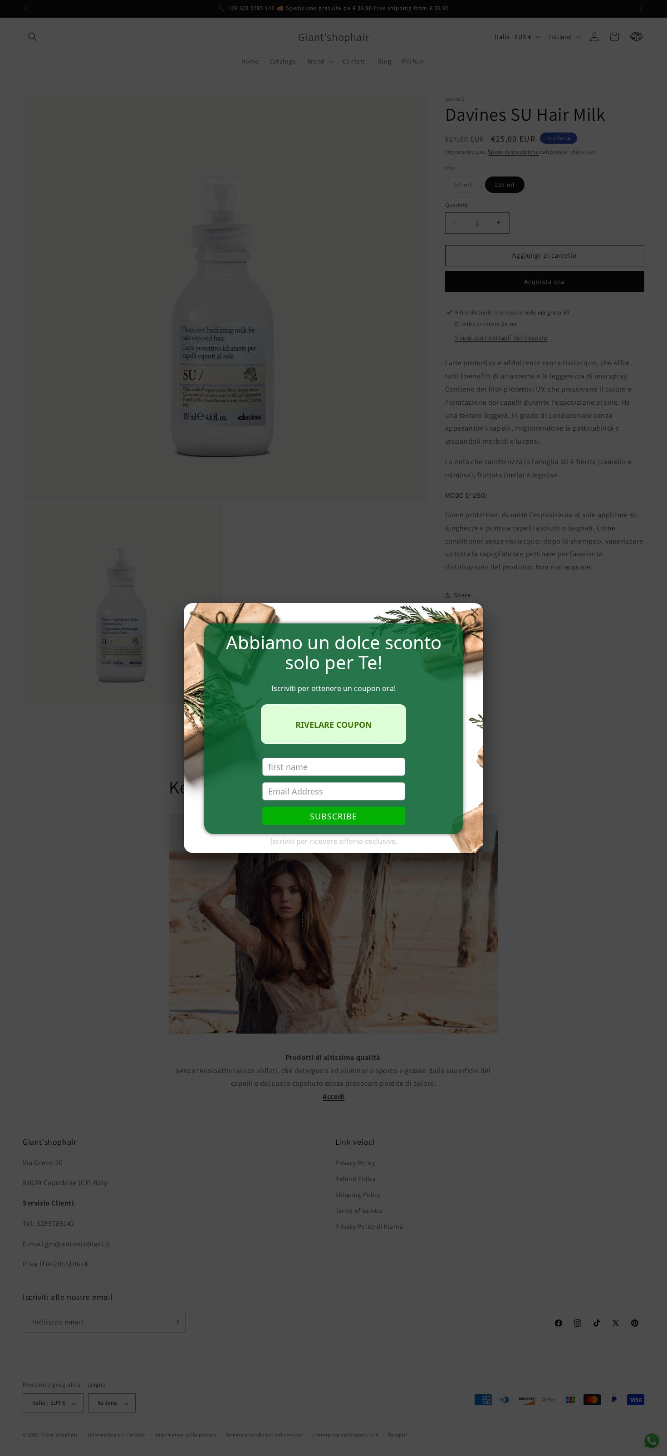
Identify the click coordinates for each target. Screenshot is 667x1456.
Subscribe (333, 816)
